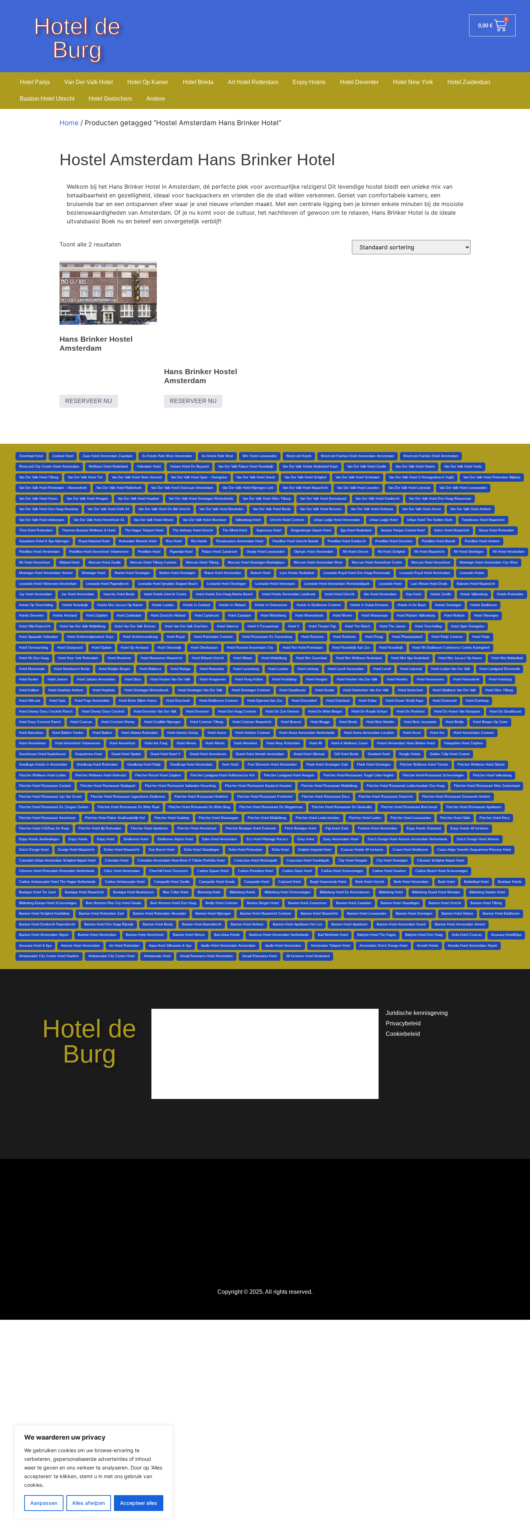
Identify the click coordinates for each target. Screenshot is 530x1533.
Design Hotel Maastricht (76, 849)
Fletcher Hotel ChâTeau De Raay (44, 828)
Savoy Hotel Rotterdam (496, 530)
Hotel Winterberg (273, 615)
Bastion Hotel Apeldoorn (349, 924)
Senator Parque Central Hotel (403, 530)
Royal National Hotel (94, 541)
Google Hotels (409, 754)
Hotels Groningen (448, 605)
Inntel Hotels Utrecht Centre (165, 594)
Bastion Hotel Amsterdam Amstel (460, 924)
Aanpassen (43, 1503)
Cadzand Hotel (289, 882)
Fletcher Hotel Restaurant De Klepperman (270, 807)
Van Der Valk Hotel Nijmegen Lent (247, 488)
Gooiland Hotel (379, 754)
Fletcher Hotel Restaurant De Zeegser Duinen (53, 807)
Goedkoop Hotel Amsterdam (191, 764)
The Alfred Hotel (234, 530)
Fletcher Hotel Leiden (365, 818)
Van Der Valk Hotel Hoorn (38, 498)
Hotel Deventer (359, 82)
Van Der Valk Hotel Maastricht (305, 488)
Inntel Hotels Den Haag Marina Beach (224, 594)
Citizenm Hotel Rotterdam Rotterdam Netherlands (56, 871)
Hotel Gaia (57, 700)
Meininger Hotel (93, 573)
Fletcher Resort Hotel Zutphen (158, 775)
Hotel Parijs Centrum (447, 637)
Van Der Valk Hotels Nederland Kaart (310, 466)
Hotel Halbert (29, 690)
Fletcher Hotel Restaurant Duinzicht (386, 796)
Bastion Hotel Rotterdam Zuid (101, 913)
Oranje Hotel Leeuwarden (265, 551)
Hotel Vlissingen (486, 615)
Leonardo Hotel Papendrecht (107, 584)
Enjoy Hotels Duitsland (424, 828)
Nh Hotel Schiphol (391, 551)
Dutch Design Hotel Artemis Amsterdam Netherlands (407, 839)
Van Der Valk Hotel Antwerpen (41, 520)
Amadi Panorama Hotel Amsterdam (206, 956)
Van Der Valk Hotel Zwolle (366, 466)
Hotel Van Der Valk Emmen (135, 626)
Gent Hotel (230, 764)
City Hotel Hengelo (353, 860)
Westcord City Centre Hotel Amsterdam (49, 466)
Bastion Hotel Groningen (414, 913)
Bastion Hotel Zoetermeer (307, 903)
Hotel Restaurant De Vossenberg (267, 637)
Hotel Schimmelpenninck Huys (90, 637)
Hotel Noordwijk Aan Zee (351, 647)
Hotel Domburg (477, 700)
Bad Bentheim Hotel (333, 935)
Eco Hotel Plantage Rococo (267, 839)
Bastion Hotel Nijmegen (213, 913)
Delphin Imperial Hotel (314, 849)
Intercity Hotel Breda (118, 594)
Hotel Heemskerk (466, 679)
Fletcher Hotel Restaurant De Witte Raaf (128, 807)
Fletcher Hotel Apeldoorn (149, 828)
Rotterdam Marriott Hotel (137, 541)
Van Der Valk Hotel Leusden (358, 488)
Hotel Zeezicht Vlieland (168, 615)
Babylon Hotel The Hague (376, 935)
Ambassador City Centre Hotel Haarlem (49, 956)
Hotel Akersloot (245, 743)
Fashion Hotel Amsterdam (377, 828)
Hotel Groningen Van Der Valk (200, 690)
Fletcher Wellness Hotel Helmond (100, 775)
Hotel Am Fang (156, 743)
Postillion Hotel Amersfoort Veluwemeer (99, 551)
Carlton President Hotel (255, 871)
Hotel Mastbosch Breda (71, 669)
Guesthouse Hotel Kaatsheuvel (42, 754)
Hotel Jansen (57, 679)
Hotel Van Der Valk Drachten (186, 626)
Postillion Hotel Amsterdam (39, 551)
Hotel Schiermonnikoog (140, 637)
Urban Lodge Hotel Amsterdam (337, 520)
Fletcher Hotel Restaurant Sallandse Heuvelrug (180, 786)
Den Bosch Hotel (162, 849)
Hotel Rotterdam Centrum (213, 637)
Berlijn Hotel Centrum (222, 903)
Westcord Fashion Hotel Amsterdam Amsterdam (357, 456)
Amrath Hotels (427, 945)
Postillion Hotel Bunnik (438, 541)
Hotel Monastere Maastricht (161, 658)
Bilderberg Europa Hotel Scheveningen (47, 903)
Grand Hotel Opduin (126, 754)
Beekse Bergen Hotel (263, 903)
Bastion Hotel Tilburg (486, 903)
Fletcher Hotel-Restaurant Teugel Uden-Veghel (358, 775)
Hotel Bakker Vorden (67, 733)
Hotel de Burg (77, 38)
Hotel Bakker (102, 733)
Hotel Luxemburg (246, 669)
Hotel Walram (454, 615)
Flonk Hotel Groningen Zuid (327, 764)
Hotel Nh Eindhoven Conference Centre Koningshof (451, 647)
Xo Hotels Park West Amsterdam (167, 456)
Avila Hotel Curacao (467, 935)
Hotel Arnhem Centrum (252, 733)
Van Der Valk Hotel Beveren (320, 509)
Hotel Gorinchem (110, 99)
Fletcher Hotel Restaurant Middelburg (329, 786)
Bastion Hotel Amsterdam (97, 935)
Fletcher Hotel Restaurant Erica (325, 796)
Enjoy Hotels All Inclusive (469, 828)
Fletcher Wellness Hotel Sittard (481, 764)
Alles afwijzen (88, 1503)
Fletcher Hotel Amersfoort (196, 828)
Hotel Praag (374, 637)
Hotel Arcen (412, 733)
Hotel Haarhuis (104, 690)
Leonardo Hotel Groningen (226, 584)
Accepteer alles (138, 1503)
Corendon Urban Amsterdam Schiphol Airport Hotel (57, 860)
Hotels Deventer (31, 615)
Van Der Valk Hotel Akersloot (204, 520)
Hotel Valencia (227, 626)
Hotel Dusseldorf (304, 700)
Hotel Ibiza (133, 679)
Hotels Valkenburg (473, 594)
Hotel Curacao (81, 722)
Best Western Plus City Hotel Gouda (113, 903)
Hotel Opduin (101, 647)
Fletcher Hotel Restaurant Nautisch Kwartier (258, 786)
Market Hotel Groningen (177, 573)
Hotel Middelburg (274, 658)
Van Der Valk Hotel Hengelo (87, 498)
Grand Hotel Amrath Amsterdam (260, 754)
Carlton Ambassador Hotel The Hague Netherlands (57, 882)
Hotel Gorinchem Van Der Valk (366, 690)
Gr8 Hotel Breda (346, 754)
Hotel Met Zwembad (311, 658)
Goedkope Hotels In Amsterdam (43, 764)
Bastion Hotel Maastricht (319, 913)
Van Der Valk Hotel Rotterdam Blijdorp (491, 477)
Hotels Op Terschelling (36, 605)
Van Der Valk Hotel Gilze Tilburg (267, 498)
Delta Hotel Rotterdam (245, 849)
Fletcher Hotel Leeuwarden (410, 818)
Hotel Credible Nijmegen (162, 722)
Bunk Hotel (446, 882)
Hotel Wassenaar (375, 615)
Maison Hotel (260, 573)
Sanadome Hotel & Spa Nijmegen (44, 541)
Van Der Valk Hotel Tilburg (38, 477)
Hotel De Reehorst (411, 711)
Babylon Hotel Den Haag (423, 935)
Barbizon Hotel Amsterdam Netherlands (279, 935)
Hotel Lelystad (411, 669)
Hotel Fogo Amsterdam (92, 700)
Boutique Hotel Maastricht (84, 892)
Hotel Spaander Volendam (38, 637)
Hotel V (293, 626)
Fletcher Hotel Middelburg (267, 818)
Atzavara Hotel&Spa (506, 935)
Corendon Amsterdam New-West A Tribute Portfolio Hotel (181, 860)
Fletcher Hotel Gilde (455, 818)
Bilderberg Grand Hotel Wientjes (436, 892)
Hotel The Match (357, 626)
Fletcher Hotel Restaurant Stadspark (108, 786)
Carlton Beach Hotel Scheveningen (441, 871)
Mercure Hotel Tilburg (202, 562)
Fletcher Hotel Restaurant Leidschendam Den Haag (406, 786)
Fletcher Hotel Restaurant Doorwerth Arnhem (456, 796)
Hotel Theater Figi (322, 626)
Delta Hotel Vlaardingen (201, 849)
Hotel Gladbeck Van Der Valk (454, 690)
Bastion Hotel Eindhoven (501, 913)
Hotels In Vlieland (232, 605)
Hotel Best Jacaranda (420, 722)
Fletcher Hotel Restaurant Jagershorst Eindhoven (128, 796)
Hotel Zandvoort (207, 615)
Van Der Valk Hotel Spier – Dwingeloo (199, 477)
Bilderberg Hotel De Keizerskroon (345, 892)
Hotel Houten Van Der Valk (170, 679)
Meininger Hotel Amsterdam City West (489, 562)
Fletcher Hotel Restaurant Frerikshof (264, 796)
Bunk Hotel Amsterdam (411, 882)
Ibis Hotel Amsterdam (380, 594)
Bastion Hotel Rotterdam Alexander (159, 913)
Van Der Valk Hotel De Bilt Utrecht (164, 509)
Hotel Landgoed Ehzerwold (500, 669)
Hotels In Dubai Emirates (369, 605)
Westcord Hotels (299, 456)
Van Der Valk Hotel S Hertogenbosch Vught (421, 477)
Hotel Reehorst (344, 637)
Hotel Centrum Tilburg (206, 722)
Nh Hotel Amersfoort (34, 562)
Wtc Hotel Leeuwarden (260, 456)
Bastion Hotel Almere (189, 935)
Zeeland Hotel (62, 456)
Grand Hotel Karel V (165, 754)
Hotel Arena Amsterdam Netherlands (307, 733)
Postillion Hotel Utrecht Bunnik (295, 541)
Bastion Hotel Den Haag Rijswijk (108, 924)
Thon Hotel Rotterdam (36, 530)
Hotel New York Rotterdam (78, 658)
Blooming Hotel (209, 892)
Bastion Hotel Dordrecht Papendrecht (47, 924)
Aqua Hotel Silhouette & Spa (170, 945)
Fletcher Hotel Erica (494, 818)
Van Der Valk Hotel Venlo (463, 466)
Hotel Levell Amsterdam (346, 669)
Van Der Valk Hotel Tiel (85, 477)
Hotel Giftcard (29, 700)
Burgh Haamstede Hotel (328, 882)
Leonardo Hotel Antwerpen (275, 584)
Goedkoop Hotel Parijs (144, 764)
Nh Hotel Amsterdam (509, 551)
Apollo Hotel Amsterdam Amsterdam (228, 945)
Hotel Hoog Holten (249, 679)
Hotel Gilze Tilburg (499, 690)
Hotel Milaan (242, 658)
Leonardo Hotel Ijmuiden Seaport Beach (168, 584)
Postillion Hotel (149, 551)
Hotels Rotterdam (510, 594)
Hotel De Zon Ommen (282, 711)
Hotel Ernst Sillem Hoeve (138, 700)
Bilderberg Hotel (391, 892)
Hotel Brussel (291, 722)
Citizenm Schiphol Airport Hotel (440, 860)
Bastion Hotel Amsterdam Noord (401, 924)
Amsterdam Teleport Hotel (330, 945)
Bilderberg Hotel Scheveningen (287, 892)
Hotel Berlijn (455, 722)
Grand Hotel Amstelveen (208, 754)
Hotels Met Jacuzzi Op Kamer (120, 605)
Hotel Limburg (307, 669)
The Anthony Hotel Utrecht (193, 530)
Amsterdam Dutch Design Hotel (383, 945)
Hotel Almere (186, 743)
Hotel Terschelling (428, 626)
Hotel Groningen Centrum (251, 690)
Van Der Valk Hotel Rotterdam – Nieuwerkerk (53, 488)
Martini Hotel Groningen (132, 573)
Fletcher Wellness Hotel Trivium (424, 764)
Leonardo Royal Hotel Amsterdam (424, 573)
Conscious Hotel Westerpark (255, 860)
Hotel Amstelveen (32, 743)
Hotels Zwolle (440, 594)
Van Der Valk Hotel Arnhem (470, 509)
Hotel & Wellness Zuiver (349, 743)
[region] (93, 1472)
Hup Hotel (413, 594)
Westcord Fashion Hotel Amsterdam (430, 456)
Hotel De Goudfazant (505, 711)
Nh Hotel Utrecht (355, 551)
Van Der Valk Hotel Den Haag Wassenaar (440, 498)
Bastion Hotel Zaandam (353, 903)
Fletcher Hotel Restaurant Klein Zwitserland (487, 786)
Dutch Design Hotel (34, 849)
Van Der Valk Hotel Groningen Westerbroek (201, 498)
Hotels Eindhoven (484, 605)
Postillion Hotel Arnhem (482, 541)
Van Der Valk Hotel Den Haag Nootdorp (48, 509)
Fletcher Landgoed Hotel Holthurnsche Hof (222, 775)
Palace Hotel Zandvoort (219, 551)
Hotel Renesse (312, 637)
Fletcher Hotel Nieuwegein (218, 818)
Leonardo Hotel (390, 584)
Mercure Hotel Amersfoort (430, 562)
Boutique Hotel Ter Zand (37, 892)
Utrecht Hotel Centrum (287, 520)
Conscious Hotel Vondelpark (308, 860)
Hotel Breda (198, 82)
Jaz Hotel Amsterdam (77, 594)
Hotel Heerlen (397, 679)
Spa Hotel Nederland (355, 530)
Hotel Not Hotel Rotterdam (303, 647)
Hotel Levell (382, 669)
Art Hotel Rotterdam (253, 82)
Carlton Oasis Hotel (297, 871)
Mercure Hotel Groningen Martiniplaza (256, 562)
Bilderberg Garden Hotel (487, 892)
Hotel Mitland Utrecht (208, 658)
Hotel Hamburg (500, 679)
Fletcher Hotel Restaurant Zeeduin (45, 786)
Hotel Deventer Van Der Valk (155, 711)
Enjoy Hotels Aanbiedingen (39, 839)
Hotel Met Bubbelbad (507, 658)
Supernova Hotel (268, 530)
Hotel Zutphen (96, 615)
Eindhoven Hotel (136, 839)
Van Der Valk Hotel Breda (272, 509)
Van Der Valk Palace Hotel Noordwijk (245, 466)
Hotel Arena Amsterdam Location (369, 733)
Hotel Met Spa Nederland (410, 658)
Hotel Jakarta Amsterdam (96, 679)
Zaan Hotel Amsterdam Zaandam (108, 456)
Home (69, 123)
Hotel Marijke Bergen (114, 669)
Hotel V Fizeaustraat (263, 626)
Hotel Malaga (180, 669)
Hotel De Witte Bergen (325, 711)
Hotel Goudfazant (292, 690)
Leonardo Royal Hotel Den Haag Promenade (356, 573)
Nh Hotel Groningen (468, 551)
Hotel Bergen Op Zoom (490, 722)
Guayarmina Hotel (88, 754)
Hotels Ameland (65, 615)
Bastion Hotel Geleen (457, 913)
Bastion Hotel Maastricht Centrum (265, 913)
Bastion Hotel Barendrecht (201, 924)
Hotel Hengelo (316, 679)
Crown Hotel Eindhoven (410, 849)
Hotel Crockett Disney (118, 722)
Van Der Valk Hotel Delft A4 (108, 509)
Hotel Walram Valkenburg (416, 615)
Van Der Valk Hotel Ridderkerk (119, 488)
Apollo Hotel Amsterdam (283, 945)
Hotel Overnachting (33, 647)
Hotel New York (413, 82)
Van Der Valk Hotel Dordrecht (377, 498)
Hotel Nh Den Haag (34, 658)
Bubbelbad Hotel (476, 882)
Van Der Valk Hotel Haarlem (138, 498)
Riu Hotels (199, 541)
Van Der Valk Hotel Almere (153, 520)
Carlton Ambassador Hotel (125, 882)
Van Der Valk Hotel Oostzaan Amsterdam (182, 488)
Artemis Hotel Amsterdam (80, 945)
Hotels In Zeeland (196, 605)
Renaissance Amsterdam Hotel (239, 541)
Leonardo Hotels (472, 573)
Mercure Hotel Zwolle (105, 562)
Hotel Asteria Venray (182, 733)
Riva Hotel (174, 541)
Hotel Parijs (35, 82)
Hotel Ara (437, 733)
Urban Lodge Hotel (384, 520)
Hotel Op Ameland (134, 647)
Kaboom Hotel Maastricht (476, 584)
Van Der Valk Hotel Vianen (415, 466)
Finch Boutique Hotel (300, 828)
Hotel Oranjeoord (70, 647)
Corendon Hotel (116, 860)
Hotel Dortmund (444, 700)
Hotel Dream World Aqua (404, 700)
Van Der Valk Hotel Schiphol (305, 477)
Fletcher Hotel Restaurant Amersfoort (47, 818)
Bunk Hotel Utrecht (369, 882)
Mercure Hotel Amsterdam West (318, 562)
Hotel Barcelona (31, 733)
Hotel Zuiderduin (468, 82)
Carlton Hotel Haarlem (389, 871)
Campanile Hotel (256, 882)
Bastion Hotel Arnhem (247, 924)
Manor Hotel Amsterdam (222, 573)
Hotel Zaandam (239, 615)
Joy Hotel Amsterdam (35, 594)
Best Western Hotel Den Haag (173, 903)
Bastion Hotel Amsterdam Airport (44, 935)
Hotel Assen (217, 733)
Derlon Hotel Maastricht (122, 849)
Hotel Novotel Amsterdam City (250, 647)
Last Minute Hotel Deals (429, 584)
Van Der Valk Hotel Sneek (256, 477)
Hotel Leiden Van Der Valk (450, 669)
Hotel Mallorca (150, 669)
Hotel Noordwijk (391, 647)
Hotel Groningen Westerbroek (146, 690)
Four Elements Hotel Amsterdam (272, 764)
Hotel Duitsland (337, 700)
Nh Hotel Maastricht (429, 551)
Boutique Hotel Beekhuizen (133, 892)
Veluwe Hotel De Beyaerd (189, 466)
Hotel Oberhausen (204, 647)
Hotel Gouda (324, 690)
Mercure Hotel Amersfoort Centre (377, 562)
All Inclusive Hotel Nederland (308, 956)
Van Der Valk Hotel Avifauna (372, 509)
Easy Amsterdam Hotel (340, 839)
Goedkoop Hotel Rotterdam (97, 764)
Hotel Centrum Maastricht (252, 722)
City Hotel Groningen (392, 860)
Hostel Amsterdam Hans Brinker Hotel (406, 743)
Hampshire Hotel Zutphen (463, 743)
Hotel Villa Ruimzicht (34, 626)
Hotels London (163, 605)
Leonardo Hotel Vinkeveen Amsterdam (48, 584)
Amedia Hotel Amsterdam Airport (472, 945)
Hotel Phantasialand (407, 637)
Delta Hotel (280, 849)
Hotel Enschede (178, 700)
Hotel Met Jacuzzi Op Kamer (460, 658)
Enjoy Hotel (105, 839)
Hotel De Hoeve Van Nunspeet (457, 711)
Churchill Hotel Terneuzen (168, 871)
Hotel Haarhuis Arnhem (65, 690)
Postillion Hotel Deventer (393, 541)
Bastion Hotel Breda (158, 924)
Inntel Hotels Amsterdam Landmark (288, 594)
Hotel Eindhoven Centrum (218, 700)
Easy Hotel (305, 839)
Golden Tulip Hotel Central (449, 754)
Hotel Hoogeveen (213, 679)
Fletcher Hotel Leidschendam (318, 818)
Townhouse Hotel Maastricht (483, 520)
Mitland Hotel (69, 562)
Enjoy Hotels (309, 82)
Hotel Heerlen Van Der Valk (357, 679)
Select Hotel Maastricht (451, 530)
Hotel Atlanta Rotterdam (140, 733)
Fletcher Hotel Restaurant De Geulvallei (342, 807)
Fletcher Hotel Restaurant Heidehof (201, 796)
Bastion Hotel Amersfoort (145, 935)
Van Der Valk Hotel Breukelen (221, 509)
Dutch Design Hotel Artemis (478, 839)
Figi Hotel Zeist (337, 828)
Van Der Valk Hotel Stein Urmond (137, 477)
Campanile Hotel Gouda (217, 882)
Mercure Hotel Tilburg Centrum (153, 562)
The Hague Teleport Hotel (144, 530)
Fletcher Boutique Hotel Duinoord (250, 828)
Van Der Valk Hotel (88, 82)
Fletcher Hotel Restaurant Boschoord (409, 807)
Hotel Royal (176, 637)
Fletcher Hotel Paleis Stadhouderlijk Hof (115, 818)
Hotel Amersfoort (122, 743)
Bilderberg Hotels (242, 892)
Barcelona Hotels (227, 935)
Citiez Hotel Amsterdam (122, 871)
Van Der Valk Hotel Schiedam (358, 477)
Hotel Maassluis (212, 669)
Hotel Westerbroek (309, 615)
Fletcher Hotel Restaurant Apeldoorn (473, 807)
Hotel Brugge (320, 722)
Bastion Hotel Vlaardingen (400, 903)
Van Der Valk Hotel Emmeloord (323, 498)
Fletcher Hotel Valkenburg (492, 775)
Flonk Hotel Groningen (373, 764)
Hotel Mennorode (32, 669)
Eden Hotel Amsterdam (219, 839)
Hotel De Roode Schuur (369, 711)
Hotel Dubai (367, 700)
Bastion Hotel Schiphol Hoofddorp (44, 913)
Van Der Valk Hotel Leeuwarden (463, 488)
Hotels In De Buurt (412, 605)
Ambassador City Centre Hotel (111, 956)
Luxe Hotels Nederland (297, 573)
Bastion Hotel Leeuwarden (367, 913)
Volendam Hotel (149, 466)
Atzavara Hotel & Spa (35, 945)
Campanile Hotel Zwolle (172, 882)
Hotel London (278, 669)
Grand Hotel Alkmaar (309, 754)
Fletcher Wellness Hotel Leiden (42, 775)
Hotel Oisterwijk (169, 647)
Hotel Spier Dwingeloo (467, 626)
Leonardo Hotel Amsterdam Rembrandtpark (337, 584)
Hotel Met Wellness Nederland (359, 658)
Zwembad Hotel (31, 456)
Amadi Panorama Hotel (259, 956)
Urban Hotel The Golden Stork (429, 520)
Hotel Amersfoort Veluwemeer (77, 743)
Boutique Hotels (510, 882)
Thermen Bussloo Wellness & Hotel (88, 530)
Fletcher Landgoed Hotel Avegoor (289, 775)
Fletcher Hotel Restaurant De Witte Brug (199, 807)
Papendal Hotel (181, 551)
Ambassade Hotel (157, 956)
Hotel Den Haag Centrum (237, 711)
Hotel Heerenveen (430, 679)
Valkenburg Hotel (248, 520)
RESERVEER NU (88, 401)
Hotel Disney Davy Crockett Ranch (45, 711)
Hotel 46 (315, 743)
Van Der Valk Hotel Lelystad (409, 488)
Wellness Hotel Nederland (108, 466)
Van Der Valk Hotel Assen (421, 509)
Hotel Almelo (215, 743)
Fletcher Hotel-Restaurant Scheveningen (433, 775)
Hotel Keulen (28, 679)
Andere (155, 99)
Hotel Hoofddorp (284, 679)
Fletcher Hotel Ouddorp (171, 818)
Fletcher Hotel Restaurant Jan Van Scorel (50, 796)
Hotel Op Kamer (147, 82)
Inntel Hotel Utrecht (339, 594)
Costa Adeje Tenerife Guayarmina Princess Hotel (474, 849)
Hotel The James (393, 626)
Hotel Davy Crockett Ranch (40, 722)
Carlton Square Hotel (213, 871)
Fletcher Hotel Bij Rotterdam (100, 828)
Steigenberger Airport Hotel (311, 530)
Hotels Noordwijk (75, 605)
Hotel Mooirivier (119, 658)
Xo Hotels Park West (217, 456)
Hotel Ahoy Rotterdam (283, 743)
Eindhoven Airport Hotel (175, 839)
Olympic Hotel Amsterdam (314, 551)
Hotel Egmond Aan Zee (264, 700)
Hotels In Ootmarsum (271, 605)
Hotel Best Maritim (380, 722)
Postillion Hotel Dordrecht (347, 541)
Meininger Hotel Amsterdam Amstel (45, 573)
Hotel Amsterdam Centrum (474, 733)
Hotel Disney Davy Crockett (103, 711)
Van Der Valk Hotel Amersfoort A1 (99, 520)
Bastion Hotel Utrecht (47, 99)
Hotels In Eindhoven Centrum (319, 605)
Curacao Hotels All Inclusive (362, 849)
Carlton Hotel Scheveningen (342, 871)
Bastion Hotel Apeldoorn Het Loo (297, 924)
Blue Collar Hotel (175, 892)
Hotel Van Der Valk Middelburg (82, 626)
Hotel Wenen (342, 615)
